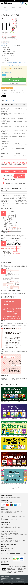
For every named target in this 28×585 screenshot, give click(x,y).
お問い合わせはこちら (7, 550)
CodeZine (12, 578)
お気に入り (7, 88)
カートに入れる (14, 80)
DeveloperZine (19, 581)
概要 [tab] (3, 100)
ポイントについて (6, 546)
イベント (25, 581)
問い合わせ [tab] (13, 100)
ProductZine (8, 581)
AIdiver (13, 581)
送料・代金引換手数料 (7, 495)
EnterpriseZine (4, 579)
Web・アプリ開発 (22, 62)
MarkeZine (18, 578)
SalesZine (23, 579)
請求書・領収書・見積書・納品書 (9, 544)
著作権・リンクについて (5, 561)
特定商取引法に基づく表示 (5, 558)
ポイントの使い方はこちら (7, 72)
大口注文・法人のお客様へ (8, 548)
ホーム (2, 10)
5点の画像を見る (4, 43)
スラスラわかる (17, 65)
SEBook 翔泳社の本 (5, 578)
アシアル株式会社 (12, 45)
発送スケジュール (6, 522)
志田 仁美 (3, 45)
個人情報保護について (4, 559)
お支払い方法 (5, 500)
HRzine (2, 581)
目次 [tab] (7, 100)
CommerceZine (11, 579)
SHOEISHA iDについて (5, 564)
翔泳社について (3, 562)
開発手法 (16, 62)
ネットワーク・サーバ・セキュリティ (15, 64)
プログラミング (10, 62)
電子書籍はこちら (14, 83)
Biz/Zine (17, 579)
